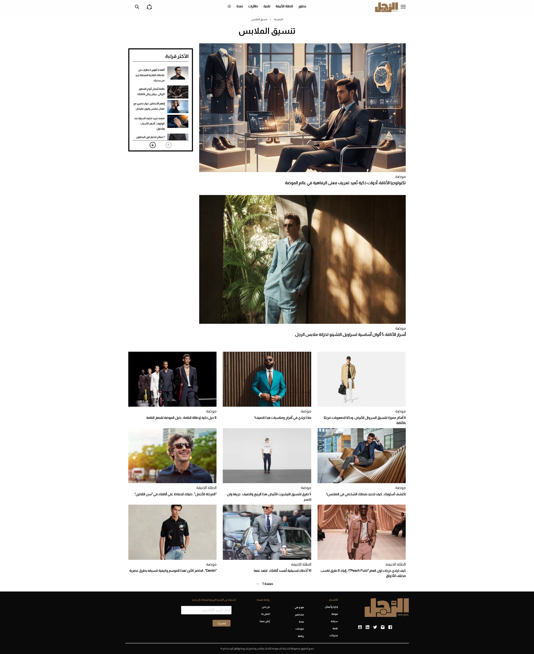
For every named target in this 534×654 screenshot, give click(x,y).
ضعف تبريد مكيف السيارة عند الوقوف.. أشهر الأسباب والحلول (149, 123)
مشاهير (299, 614)
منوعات (299, 628)
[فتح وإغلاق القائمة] (403, 7)
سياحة (334, 621)
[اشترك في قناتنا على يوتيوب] (360, 627)
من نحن (266, 606)
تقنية (266, 6)
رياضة (301, 636)
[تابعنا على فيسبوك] (390, 627)
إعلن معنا (265, 621)
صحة (239, 6)
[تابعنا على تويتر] (375, 627)
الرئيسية (278, 19)
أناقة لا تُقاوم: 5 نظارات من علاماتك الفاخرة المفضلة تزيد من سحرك (150, 75)
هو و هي (299, 607)
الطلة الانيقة (206, 487)
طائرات (253, 6)
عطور (302, 6)
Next (152, 145)
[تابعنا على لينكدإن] (367, 627)
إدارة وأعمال (331, 606)
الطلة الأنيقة (284, 6)
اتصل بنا (265, 614)
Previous (168, 145)
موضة (400, 176)
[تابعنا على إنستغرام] (382, 627)
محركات (333, 635)
